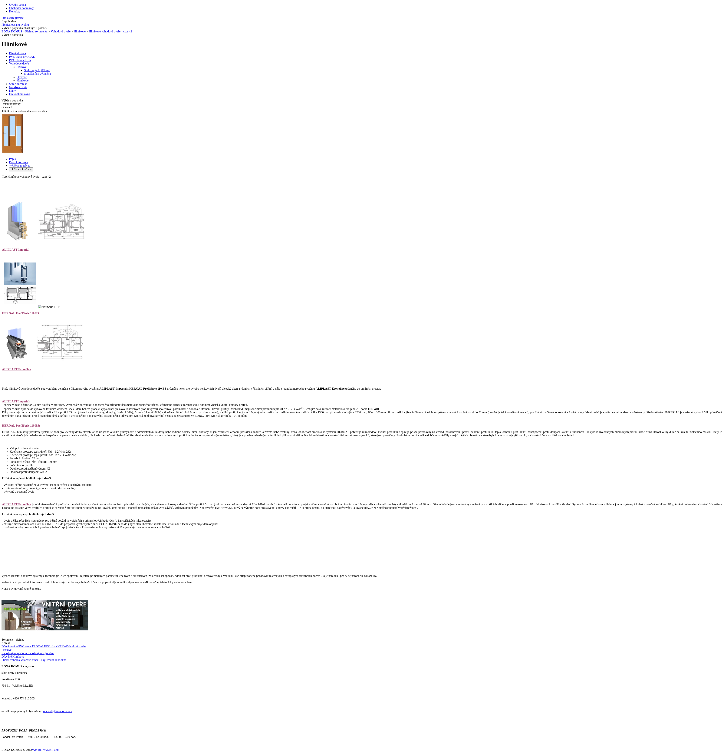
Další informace (18, 162)
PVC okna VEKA (20, 60)
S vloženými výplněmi (37, 73)
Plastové (22, 66)
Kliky (12, 90)
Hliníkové (80, 31)
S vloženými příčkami (37, 70)
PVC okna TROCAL (22, 56)
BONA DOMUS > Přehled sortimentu (25, 31)
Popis (12, 158)
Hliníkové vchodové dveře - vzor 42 (110, 31)
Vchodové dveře (61, 31)
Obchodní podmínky (21, 8)
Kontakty (14, 11)
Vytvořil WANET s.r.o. (45, 749)
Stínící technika (18, 83)
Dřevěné (22, 77)
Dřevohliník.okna (19, 94)
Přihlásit (6, 17)
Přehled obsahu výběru (15, 24)
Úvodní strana (17, 4)
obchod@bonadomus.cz (57, 711)
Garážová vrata (18, 87)
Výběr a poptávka (19, 165)
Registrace (17, 17)
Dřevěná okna (17, 53)
